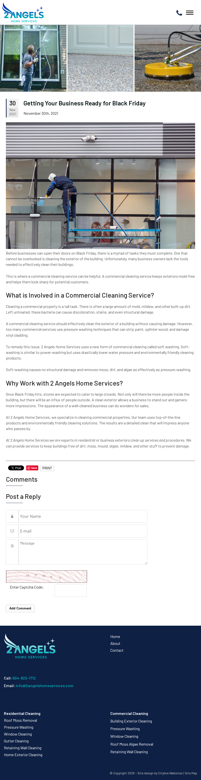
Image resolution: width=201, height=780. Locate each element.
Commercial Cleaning (129, 713)
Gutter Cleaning (16, 740)
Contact (117, 650)
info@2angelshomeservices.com (45, 685)
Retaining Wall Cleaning (22, 747)
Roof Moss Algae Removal (131, 744)
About (115, 643)
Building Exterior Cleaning (131, 721)
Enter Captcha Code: (27, 587)
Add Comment (20, 608)
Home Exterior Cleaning (23, 754)
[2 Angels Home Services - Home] (23, 12)
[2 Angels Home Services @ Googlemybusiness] (8, 699)
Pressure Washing (18, 727)
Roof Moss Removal (20, 720)
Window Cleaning (18, 734)
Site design (145, 773)
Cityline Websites (170, 773)
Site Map (191, 773)
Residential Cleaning (22, 713)
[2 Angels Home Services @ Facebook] (5, 699)
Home (115, 636)
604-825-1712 (24, 678)
